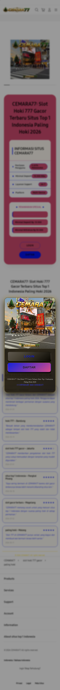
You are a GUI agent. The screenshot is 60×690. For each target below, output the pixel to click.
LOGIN (29, 356)
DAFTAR (29, 367)
